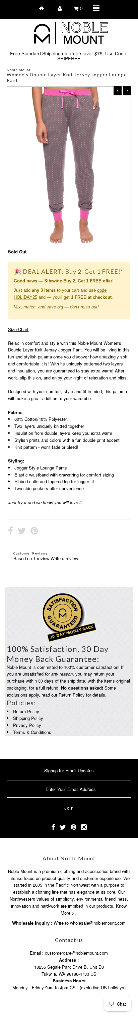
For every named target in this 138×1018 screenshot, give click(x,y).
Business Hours (69, 980)
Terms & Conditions (32, 732)
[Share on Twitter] (22, 532)
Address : (69, 960)
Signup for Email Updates (69, 770)
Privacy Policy (27, 725)
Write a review (64, 558)
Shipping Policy (28, 718)
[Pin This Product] (34, 532)
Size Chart (18, 329)
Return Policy (72, 695)
